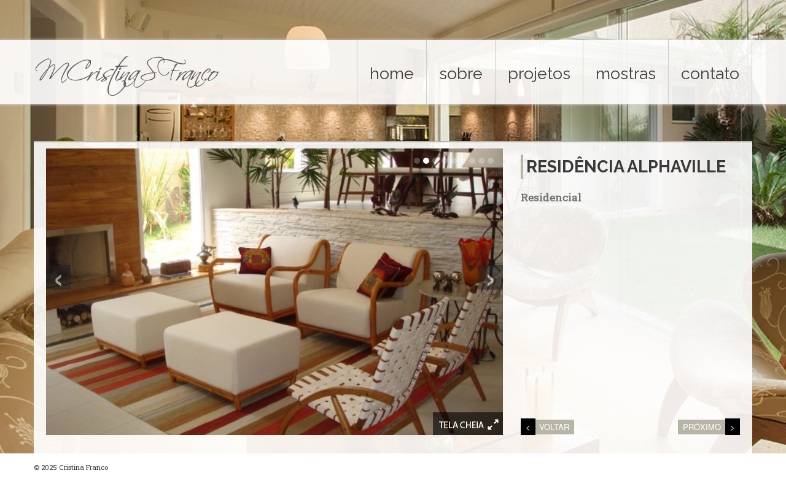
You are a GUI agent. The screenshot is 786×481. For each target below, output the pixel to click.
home (392, 73)
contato (710, 73)
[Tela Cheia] (468, 423)
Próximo (702, 427)
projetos (539, 73)
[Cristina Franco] (129, 73)
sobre (461, 73)
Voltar (554, 427)
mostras (626, 73)
